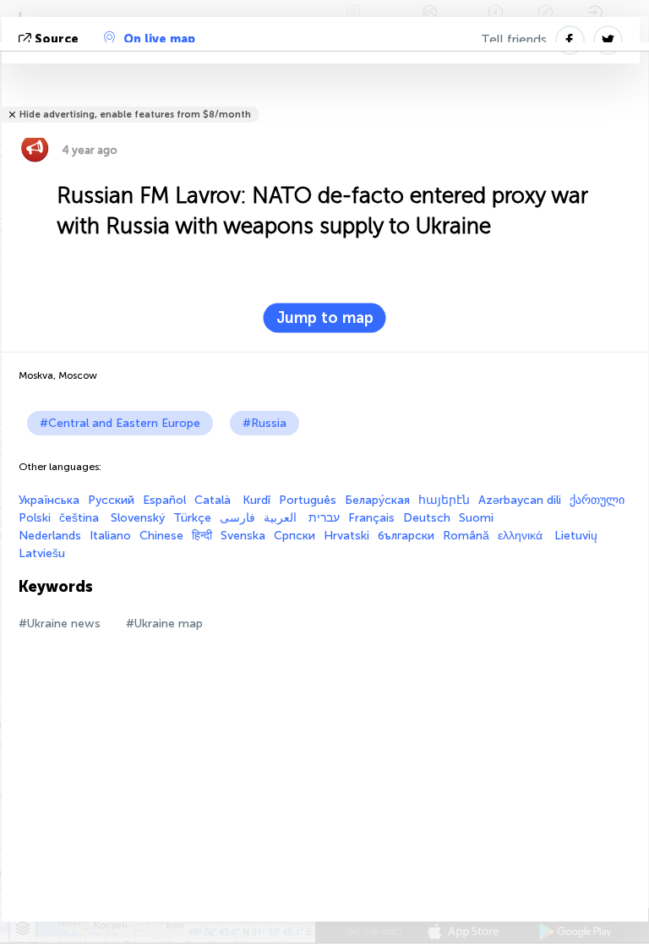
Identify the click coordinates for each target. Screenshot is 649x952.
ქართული (597, 500)
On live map (159, 39)
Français (371, 518)
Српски (294, 535)
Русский (111, 500)
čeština (80, 518)
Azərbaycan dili (519, 500)
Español (164, 500)
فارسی (237, 518)
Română (466, 535)
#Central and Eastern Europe (120, 423)
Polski (35, 518)
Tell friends (514, 39)
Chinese (161, 535)
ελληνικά (522, 535)
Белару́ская (377, 500)
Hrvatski (346, 535)
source (57, 39)
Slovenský (138, 518)
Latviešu (42, 553)
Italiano (110, 535)
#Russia (264, 423)
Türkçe (192, 518)
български (406, 535)
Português (307, 500)
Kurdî (256, 500)
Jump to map (325, 318)
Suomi (476, 518)
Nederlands (50, 535)
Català (214, 500)
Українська (49, 500)
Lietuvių (575, 535)
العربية (282, 518)
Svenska (243, 535)
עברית (324, 518)
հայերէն (444, 500)
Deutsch (426, 518)
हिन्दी (202, 535)
